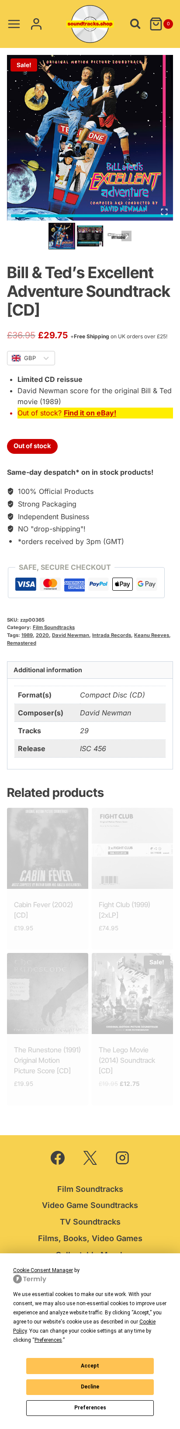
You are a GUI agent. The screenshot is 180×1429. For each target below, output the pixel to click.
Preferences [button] (48, 1340)
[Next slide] (126, 236)
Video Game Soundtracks (90, 1205)
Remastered (21, 643)
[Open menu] (14, 23)
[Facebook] (58, 1158)
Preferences (90, 1408)
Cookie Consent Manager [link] (43, 1270)
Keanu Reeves (151, 635)
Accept (90, 1366)
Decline (90, 1387)
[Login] (36, 24)
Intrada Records (111, 635)
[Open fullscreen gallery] (164, 211)
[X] (90, 1158)
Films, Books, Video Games (90, 1238)
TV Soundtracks (90, 1221)
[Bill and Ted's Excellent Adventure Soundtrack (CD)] (90, 138)
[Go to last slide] (53, 236)
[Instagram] (122, 1158)
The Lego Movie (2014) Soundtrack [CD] (127, 1060)
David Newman (70, 635)
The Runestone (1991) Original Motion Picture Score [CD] (47, 1060)
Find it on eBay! (90, 412)
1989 (27, 635)
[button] (61, 236)
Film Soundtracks (54, 627)
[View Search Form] (135, 23)
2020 (42, 635)
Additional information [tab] (48, 670)
